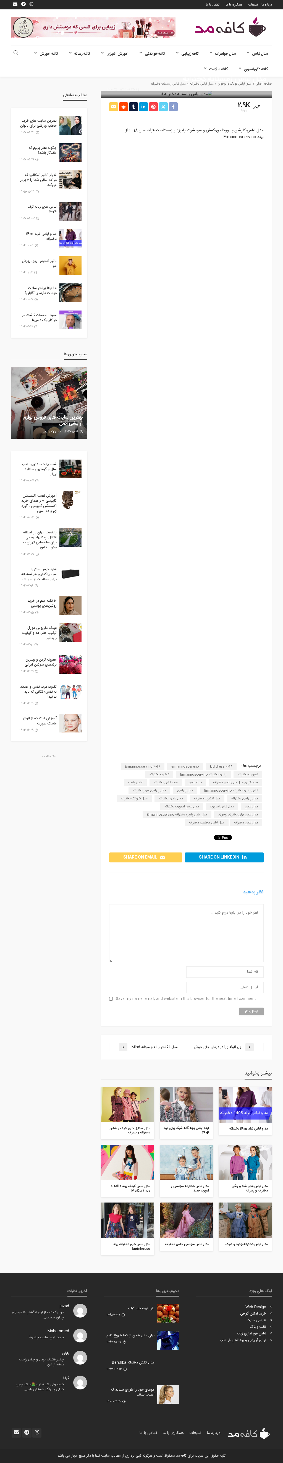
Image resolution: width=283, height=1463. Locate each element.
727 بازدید (49, 431)
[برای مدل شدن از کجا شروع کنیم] (168, 1340)
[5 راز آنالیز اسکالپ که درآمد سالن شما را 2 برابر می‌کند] (70, 179)
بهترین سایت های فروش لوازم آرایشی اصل (53, 420)
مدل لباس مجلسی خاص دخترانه (187, 1244)
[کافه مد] (230, 26)
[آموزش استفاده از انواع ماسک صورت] (70, 723)
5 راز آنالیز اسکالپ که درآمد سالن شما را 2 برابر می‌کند (38, 180)
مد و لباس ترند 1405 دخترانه (248, 1129)
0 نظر (109, 89)
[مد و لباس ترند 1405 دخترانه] (245, 1105)
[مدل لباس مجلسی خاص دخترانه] (186, 1220)
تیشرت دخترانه (159, 774)
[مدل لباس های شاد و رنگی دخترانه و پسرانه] (245, 1162)
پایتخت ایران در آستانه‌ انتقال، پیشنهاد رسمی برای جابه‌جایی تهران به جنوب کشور (40, 540)
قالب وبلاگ (258, 1327)
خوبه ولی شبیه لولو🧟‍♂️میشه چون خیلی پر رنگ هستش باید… (40, 1387)
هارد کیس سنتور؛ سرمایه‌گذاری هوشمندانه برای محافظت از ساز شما (39, 574)
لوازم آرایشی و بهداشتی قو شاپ (243, 1340)
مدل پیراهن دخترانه (244, 798)
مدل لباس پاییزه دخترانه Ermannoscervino (177, 814)
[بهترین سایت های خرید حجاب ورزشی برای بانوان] (70, 125)
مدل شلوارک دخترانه (134, 798)
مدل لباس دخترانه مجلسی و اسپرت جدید (190, 1188)
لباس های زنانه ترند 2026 (42, 209)
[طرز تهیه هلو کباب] (168, 1313)
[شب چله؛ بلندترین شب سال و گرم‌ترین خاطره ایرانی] (70, 469)
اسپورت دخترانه (248, 774)
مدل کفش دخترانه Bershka (133, 1362)
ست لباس (195, 782)
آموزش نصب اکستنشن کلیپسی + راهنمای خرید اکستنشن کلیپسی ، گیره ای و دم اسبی (39, 503)
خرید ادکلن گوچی (253, 1314)
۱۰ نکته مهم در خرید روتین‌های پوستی (42, 603)
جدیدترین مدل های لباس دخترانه (235, 782)
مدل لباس (260, 54)
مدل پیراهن (185, 790)
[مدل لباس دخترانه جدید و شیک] (245, 1220)
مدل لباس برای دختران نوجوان (238, 814)
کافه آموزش (49, 54)
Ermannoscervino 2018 (142, 766)
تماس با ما (212, 4)
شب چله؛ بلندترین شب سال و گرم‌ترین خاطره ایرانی (39, 469)
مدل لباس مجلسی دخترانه (206, 822)
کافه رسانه (82, 54)
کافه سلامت (218, 69)
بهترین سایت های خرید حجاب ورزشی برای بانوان (38, 123)
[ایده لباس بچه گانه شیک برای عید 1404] (186, 1104)
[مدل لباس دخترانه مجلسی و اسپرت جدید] (186, 1162)
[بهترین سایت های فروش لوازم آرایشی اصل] (49, 403)
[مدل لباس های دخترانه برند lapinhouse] (127, 1220)
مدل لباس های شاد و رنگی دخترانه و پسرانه (250, 1188)
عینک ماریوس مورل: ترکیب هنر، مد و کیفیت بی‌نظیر (39, 633)
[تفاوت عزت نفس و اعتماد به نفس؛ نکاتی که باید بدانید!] (70, 691)
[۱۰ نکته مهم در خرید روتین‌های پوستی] (70, 605)
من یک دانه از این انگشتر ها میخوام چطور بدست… (38, 1315)
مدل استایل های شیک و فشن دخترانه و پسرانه (130, 1130)
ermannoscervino (185, 766)
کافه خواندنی (155, 54)
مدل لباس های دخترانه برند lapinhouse (131, 1246)
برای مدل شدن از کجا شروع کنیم (130, 1335)
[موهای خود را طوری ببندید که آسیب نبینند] (168, 1394)
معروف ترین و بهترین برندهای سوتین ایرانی (41, 662)
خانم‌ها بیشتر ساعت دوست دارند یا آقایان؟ (41, 291)
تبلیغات (253, 4)
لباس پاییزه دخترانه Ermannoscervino (231, 790)
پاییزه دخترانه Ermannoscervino (203, 774)
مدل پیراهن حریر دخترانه (149, 790)
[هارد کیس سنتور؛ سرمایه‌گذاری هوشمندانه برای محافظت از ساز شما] (70, 574)
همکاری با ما (234, 4)
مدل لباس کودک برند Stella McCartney (130, 1188)
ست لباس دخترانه (166, 782)
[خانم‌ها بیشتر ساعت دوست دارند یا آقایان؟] (70, 292)
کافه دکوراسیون (256, 69)
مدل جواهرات (225, 54)
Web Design (255, 1307)
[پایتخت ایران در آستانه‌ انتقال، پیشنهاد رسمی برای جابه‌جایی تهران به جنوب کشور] (70, 537)
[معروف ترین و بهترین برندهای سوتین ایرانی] (70, 664)
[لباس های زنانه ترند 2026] (70, 211)
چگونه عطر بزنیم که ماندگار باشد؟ (43, 150)
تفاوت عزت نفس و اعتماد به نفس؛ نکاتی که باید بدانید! (38, 692)
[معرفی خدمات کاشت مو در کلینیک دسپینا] (70, 320)
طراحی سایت (256, 1320)
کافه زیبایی (190, 54)
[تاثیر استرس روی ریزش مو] (70, 265)
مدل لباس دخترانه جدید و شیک (247, 1244)
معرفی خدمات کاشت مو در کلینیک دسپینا (39, 318)
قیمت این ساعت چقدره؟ (46, 1338)
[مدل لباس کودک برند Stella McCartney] (127, 1162)
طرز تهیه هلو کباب (141, 1308)
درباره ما (266, 4)
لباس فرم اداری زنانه (251, 1334)
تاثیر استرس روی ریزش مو (39, 263)
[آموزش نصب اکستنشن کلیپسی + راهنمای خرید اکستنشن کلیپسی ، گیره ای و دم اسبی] (70, 500)
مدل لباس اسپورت (222, 806)
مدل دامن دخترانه (171, 798)
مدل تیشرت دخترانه (207, 798)
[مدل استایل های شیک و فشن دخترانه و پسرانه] (127, 1104)
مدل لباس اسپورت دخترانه (181, 806)
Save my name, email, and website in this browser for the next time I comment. (185, 999)
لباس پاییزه (135, 782)
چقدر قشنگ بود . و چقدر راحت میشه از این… (41, 1362)
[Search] (15, 53)
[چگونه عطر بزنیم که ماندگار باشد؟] (70, 152)
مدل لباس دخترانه (246, 822)
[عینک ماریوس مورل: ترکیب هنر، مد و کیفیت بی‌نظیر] (70, 632)
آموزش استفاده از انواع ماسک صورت (40, 721)
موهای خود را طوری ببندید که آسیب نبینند (132, 1392)
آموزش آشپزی (117, 54)
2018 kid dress (221, 766)
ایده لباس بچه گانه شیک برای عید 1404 (186, 1130)
